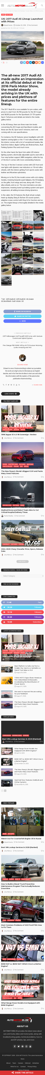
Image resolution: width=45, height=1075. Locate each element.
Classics (12, 428)
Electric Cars (13, 464)
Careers (20, 1063)
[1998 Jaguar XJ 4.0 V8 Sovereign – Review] (22, 418)
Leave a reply (10, 394)
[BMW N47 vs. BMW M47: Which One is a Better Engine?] (22, 948)
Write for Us (14, 1066)
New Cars (30, 464)
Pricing (16, 466)
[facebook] (22, 602)
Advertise (35, 1063)
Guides (11, 879)
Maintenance (26, 879)
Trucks (5, 879)
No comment (33, 25)
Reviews (16, 430)
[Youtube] (22, 622)
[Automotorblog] (22, 5)
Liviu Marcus (8, 438)
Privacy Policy (32, 1066)
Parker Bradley (8, 516)
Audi (3, 14)
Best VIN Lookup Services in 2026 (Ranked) (21, 739)
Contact (23, 1066)
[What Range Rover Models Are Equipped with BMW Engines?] (7, 751)
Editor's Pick (7, 505)
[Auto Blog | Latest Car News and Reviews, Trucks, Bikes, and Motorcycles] (19, 1020)
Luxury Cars (28, 428)
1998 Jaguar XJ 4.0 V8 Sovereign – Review (18, 435)
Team (14, 1063)
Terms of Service (23, 1070)
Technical (11, 920)
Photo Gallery (7, 430)
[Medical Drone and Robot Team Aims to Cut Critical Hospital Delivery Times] (22, 494)
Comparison (7, 735)
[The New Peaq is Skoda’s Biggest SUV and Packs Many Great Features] (22, 455)
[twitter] (22, 607)
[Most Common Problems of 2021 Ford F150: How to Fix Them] (22, 909)
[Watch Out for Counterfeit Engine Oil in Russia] (22, 821)
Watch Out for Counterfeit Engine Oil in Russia (21, 839)
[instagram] (22, 617)
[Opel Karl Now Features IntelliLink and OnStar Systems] (7, 783)
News (22, 505)
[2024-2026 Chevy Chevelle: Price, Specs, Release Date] (22, 533)
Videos (23, 430)
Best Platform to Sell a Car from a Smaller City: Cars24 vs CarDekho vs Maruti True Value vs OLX (27, 668)
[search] (42, 5)
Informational (17, 735)
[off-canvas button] (2, 5)
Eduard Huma (8, 25)
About (8, 1063)
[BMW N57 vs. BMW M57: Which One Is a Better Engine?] (7, 762)
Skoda (5, 464)
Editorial (27, 1063)
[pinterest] (22, 612)
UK (22, 301)
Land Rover (6, 996)
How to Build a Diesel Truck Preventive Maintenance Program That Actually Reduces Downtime (20, 886)
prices (18, 301)
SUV (21, 466)
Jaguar (5, 428)
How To (17, 879)
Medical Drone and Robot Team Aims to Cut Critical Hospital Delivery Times (20, 511)
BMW (4, 959)
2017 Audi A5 (10, 299)
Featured (9, 14)
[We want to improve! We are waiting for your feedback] (7, 694)
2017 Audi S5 (20, 299)
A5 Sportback (6, 301)
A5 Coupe (30, 299)
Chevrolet (6, 544)
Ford (4, 920)
